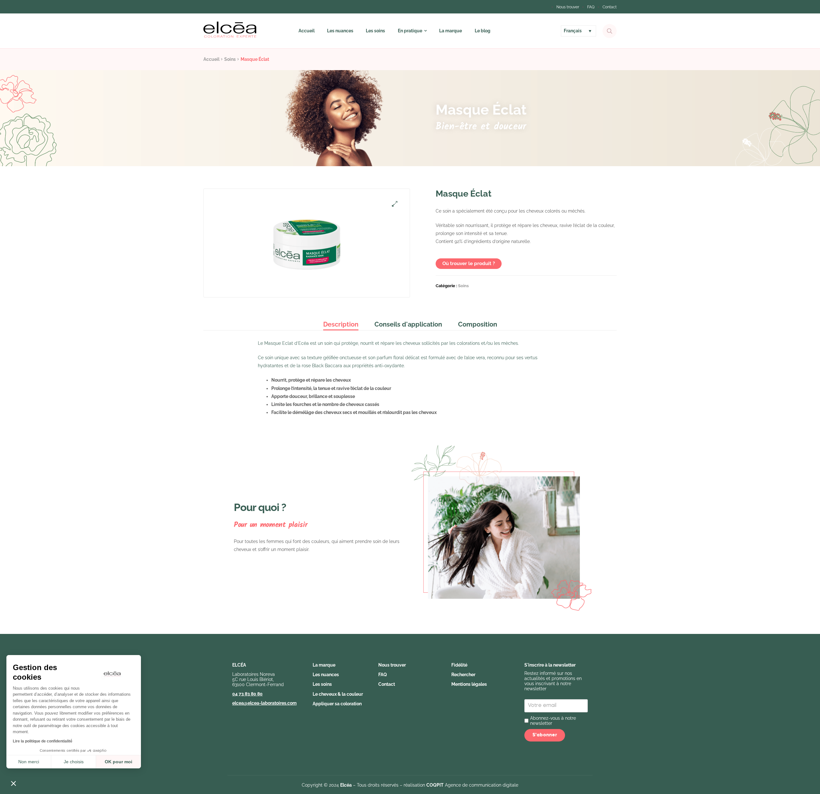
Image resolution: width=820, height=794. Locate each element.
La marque (450, 30)
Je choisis (74, 761)
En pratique (410, 30)
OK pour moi (118, 761)
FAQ (590, 7)
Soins (230, 59)
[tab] (344, 324)
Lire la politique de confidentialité (42, 741)
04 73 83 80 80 (247, 693)
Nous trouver (567, 7)
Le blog (482, 30)
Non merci (28, 761)
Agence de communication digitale (472, 785)
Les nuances (340, 30)
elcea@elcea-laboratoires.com (264, 703)
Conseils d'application (408, 324)
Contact (610, 7)
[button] (13, 783)
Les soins (375, 30)
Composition (477, 324)
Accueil (307, 30)
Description (340, 324)
